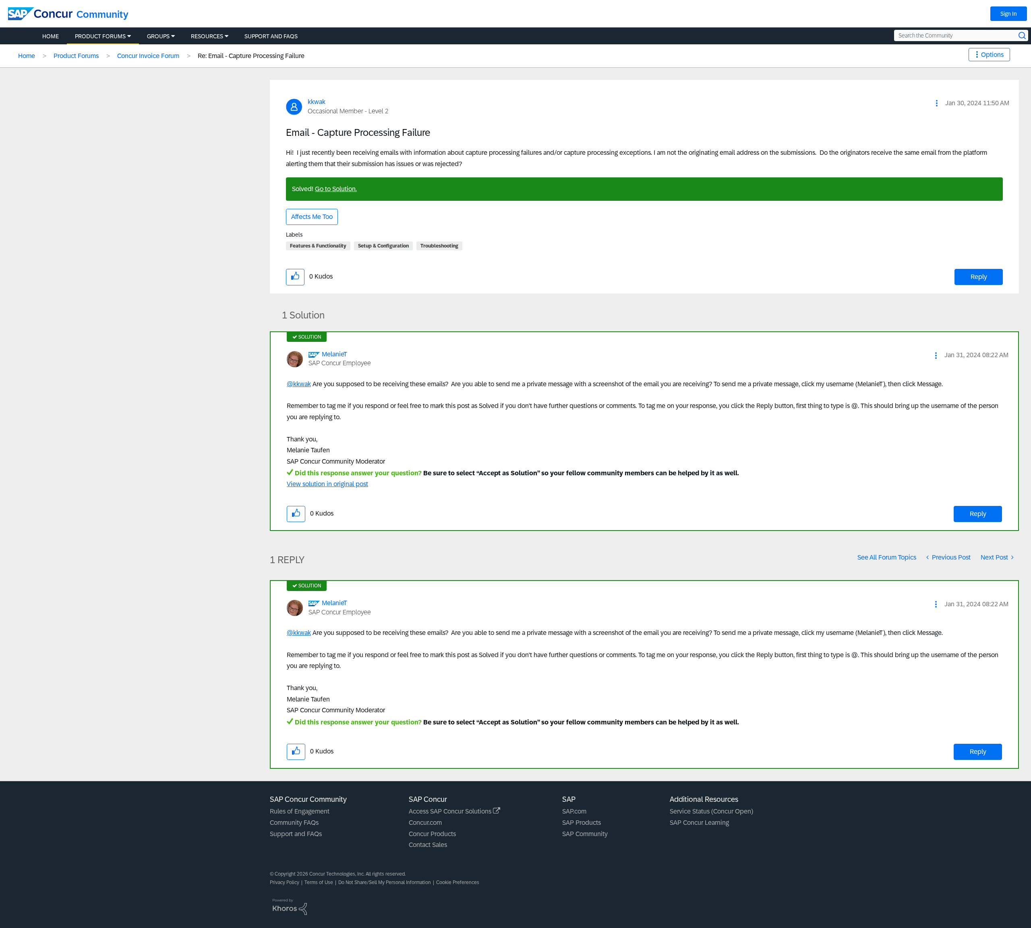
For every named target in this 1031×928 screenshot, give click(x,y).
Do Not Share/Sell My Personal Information (384, 882)
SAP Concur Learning (699, 822)
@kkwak (299, 384)
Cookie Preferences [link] (457, 882)
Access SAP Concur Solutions (451, 811)
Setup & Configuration (383, 246)
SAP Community (585, 833)
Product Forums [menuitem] (100, 36)
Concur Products (432, 833)
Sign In (1008, 13)
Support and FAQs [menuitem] (271, 36)
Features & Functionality (318, 246)
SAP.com (574, 811)
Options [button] (992, 54)
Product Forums (76, 55)
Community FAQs (294, 822)
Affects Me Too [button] (312, 216)
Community (102, 14)
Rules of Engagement (299, 811)
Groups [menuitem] (158, 36)
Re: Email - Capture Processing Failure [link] (251, 55)
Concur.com (425, 822)
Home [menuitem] (50, 36)
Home (26, 55)
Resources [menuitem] (207, 36)
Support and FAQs (296, 833)
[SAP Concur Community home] (40, 13)
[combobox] (961, 35)
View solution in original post (327, 484)
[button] (937, 103)
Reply (979, 276)
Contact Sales (428, 844)
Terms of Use (318, 882)
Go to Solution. (336, 188)
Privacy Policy (284, 882)
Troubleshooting (439, 246)
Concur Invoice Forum (148, 55)
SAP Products (581, 822)
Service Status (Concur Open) (711, 811)
